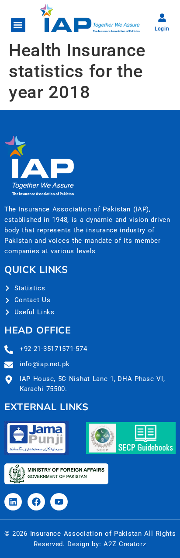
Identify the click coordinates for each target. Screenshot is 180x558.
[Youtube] (59, 501)
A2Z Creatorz (125, 544)
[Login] (162, 18)
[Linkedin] (13, 501)
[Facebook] (36, 501)
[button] (18, 25)
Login (162, 29)
